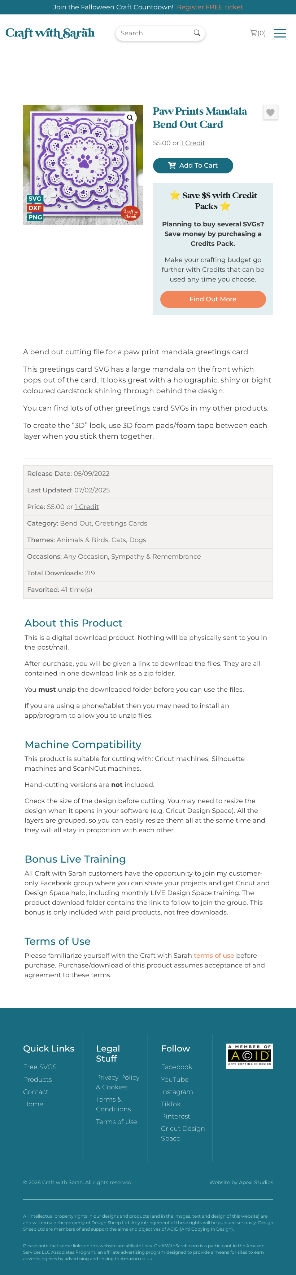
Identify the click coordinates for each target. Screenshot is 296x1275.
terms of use (214, 956)
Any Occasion (86, 557)
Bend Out (76, 523)
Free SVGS (40, 1067)
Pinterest (175, 1116)
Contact (35, 1092)
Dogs (137, 540)
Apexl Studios (256, 1182)
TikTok (170, 1104)
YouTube (175, 1080)
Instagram (177, 1092)
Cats (119, 540)
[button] (130, 117)
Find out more (213, 299)
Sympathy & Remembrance (156, 557)
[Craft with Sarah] (50, 33)
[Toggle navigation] (280, 33)
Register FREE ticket (210, 7)
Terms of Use (116, 1122)
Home (33, 1104)
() (261, 33)
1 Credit (87, 507)
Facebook (176, 1067)
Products (37, 1080)
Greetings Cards (121, 523)
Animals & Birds (82, 540)
